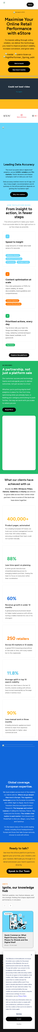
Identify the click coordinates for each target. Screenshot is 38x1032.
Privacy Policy (22, 996)
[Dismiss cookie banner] (31, 955)
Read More (9, 410)
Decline (19, 1024)
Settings (19, 1014)
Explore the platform (19, 355)
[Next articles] (10, 905)
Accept (19, 1019)
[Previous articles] (4, 905)
